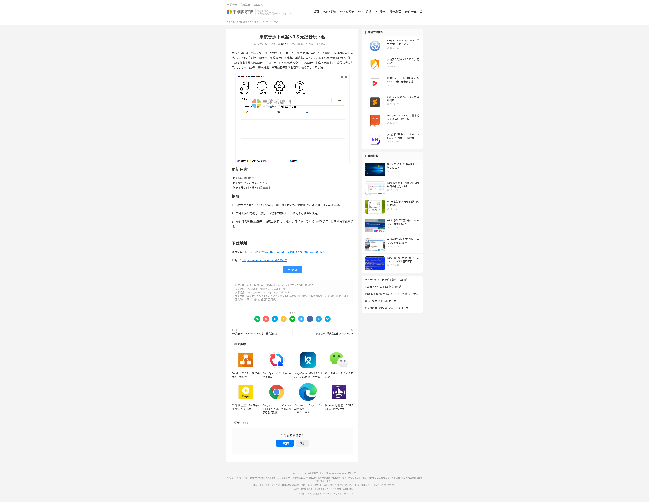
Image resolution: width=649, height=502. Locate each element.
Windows (266, 21)
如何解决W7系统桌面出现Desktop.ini (333, 333)
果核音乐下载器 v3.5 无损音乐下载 (292, 36)
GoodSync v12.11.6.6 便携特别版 (383, 286)
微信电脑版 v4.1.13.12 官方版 (380, 300)
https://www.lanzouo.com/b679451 (264, 260)
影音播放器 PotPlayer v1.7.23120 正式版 (386, 307)
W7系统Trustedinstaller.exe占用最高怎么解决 (256, 333)
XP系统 (380, 12)
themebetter (336, 473)
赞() (321, 43)
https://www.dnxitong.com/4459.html (268, 292)
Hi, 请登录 (231, 4)
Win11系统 (364, 12)
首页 (316, 12)
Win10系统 (347, 12)
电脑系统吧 (240, 12)
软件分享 (411, 12)
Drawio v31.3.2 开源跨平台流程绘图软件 (386, 279)
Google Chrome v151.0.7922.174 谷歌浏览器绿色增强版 (277, 409)
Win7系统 (329, 12)
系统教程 (395, 12)
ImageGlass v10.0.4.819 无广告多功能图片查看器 (392, 293)
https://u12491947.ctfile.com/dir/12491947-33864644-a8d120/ (285, 252)
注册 (302, 443)
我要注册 (245, 4)
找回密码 (258, 4)
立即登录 (285, 443)
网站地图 (352, 473)
